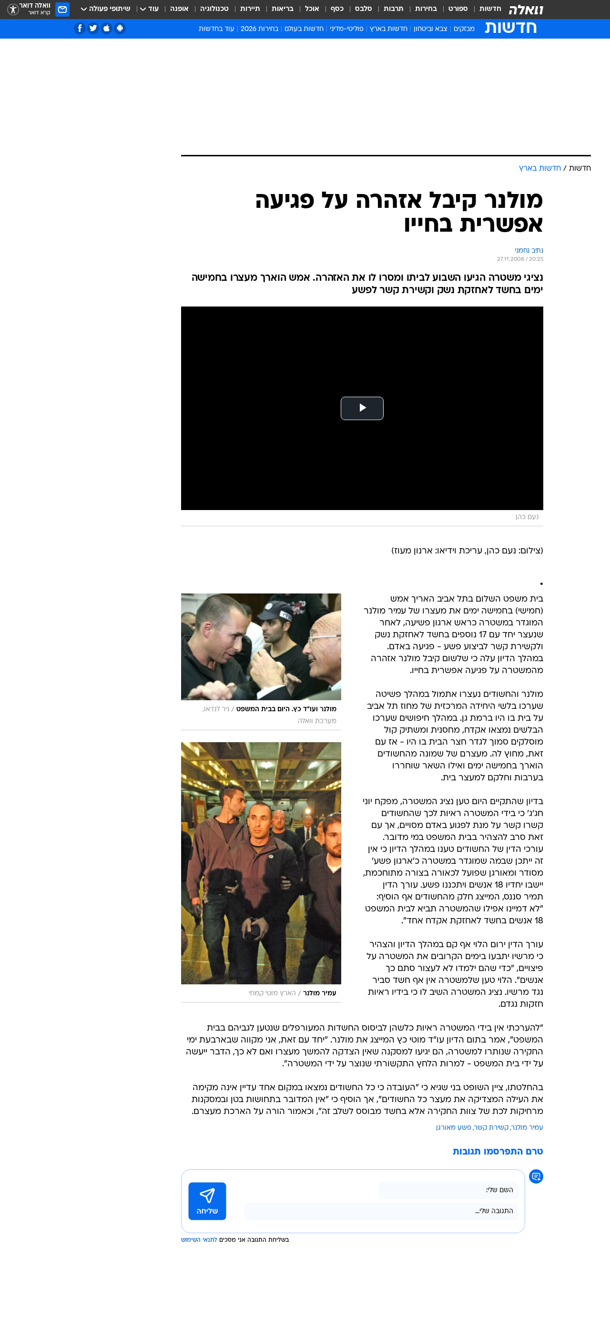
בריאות (283, 9)
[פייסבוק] (80, 28)
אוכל (312, 9)
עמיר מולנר (527, 1128)
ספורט (458, 9)
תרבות (394, 9)
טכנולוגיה (214, 9)
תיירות (250, 9)
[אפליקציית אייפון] (106, 28)
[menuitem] (484, 9)
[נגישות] (13, 10)
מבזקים (464, 29)
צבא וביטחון (430, 29)
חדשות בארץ (388, 29)
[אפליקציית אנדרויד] (120, 28)
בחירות (426, 9)
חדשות (490, 9)
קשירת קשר (491, 1128)
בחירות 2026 (259, 29)
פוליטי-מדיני (347, 29)
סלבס (363, 9)
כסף (337, 9)
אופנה (179, 9)
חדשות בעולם (304, 29)
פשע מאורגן (453, 1128)
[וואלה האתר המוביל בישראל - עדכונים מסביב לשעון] (526, 9)
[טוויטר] (93, 28)
